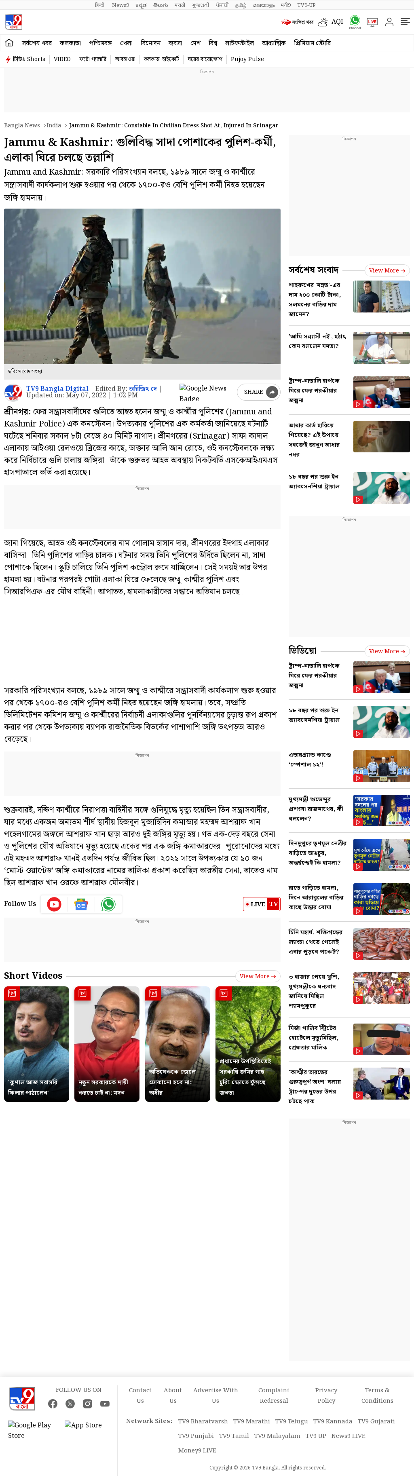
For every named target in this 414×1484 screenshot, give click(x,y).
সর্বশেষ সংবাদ (313, 270)
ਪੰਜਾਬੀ (222, 5)
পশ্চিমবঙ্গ (100, 43)
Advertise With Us (215, 1396)
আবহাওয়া (125, 59)
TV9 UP (316, 1436)
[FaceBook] (52, 1403)
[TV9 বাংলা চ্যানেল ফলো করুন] (352, 22)
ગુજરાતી (200, 5)
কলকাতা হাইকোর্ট (161, 59)
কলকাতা (70, 43)
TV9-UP (306, 5)
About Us (173, 1396)
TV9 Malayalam (277, 1436)
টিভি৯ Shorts (29, 59)
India (53, 125)
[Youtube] (54, 904)
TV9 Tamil (234, 1436)
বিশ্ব (213, 43)
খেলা (126, 43)
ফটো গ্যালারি (92, 59)
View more (255, 976)
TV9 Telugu (291, 1422)
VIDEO (62, 59)
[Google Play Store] (32, 1431)
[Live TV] (369, 22)
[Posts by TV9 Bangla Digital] (13, 393)
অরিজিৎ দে (143, 389)
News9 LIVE (348, 1436)
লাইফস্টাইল (239, 43)
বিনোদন (151, 43)
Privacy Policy (326, 1396)
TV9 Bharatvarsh (203, 1422)
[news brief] (297, 22)
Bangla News (22, 125)
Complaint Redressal (273, 1396)
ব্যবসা (175, 43)
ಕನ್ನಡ (141, 5)
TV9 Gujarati (376, 1422)
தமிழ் (241, 5)
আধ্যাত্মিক (274, 43)
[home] (9, 43)
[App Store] (89, 1431)
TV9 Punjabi (196, 1436)
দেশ (195, 43)
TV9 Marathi (251, 1422)
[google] (207, 392)
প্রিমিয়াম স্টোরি (312, 43)
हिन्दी (100, 5)
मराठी (180, 5)
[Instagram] (87, 1403)
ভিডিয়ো (303, 651)
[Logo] (13, 22)
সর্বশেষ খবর (37, 43)
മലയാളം (264, 5)
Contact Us (140, 1396)
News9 (120, 5)
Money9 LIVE (197, 1451)
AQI (337, 22)
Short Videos (33, 976)
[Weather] (325, 22)
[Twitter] (70, 1403)
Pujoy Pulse (247, 59)
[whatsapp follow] (108, 904)
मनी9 (286, 5)
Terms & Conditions (377, 1396)
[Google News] (81, 904)
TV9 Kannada (333, 1422)
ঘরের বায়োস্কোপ (205, 59)
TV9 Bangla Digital (57, 389)
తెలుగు (160, 5)
